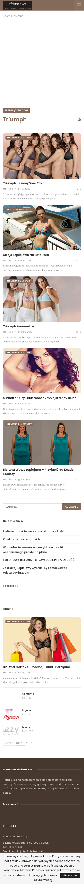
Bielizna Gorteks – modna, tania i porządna (36, 667)
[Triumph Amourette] (42, 299)
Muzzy (26, 727)
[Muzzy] (11, 731)
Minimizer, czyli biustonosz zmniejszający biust (39, 398)
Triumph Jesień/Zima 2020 (23, 183)
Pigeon (26, 710)
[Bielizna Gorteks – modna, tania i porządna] (42, 639)
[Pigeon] (11, 715)
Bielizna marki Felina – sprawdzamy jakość (33, 531)
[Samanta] (11, 698)
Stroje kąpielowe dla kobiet (20, 209)
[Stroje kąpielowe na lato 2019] (42, 227)
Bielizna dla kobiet (19, 137)
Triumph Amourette (18, 326)
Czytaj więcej (43, 880)
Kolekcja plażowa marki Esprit (24, 539)
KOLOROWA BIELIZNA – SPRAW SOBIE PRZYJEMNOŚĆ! (39, 560)
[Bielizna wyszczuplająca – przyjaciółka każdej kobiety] (42, 442)
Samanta (28, 693)
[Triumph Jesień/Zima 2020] (42, 156)
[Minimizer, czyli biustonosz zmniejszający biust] (42, 370)
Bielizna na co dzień (19, 281)
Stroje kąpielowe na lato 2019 (26, 255)
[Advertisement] (42, 62)
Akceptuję (70, 875)
